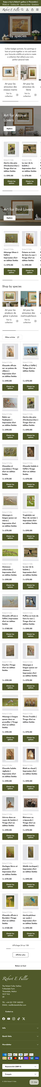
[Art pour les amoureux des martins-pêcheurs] (28, 299)
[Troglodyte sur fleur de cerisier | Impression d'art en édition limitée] (31, 501)
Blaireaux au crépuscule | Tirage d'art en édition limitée (29, 821)
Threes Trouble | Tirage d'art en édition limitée (30, 719)
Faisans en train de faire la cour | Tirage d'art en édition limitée (29, 256)
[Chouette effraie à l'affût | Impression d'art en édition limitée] (10, 602)
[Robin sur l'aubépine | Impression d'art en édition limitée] (10, 403)
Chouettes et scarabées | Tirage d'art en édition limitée (10, 470)
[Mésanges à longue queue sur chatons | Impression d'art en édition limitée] (31, 651)
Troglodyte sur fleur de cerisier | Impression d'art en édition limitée (30, 519)
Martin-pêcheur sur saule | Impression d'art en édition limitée (30, 919)
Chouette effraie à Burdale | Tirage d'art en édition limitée (10, 919)
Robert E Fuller (12, 1081)
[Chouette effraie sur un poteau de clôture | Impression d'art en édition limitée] (10, 351)
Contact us (9, 1011)
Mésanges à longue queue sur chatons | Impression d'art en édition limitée (30, 670)
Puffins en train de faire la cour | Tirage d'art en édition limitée (30, 620)
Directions (35, 4)
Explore (9, 128)
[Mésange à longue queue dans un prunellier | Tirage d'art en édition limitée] (10, 703)
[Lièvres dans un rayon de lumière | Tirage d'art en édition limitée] (10, 803)
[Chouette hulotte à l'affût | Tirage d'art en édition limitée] (31, 452)
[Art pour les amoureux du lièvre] (28, 72)
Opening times (25, 4)
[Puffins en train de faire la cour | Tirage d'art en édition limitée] (31, 602)
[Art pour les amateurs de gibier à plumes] (10, 299)
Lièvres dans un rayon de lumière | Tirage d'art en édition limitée (10, 821)
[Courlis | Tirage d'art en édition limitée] (10, 651)
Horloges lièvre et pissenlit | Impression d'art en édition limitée (9, 870)
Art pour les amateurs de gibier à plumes (10, 313)
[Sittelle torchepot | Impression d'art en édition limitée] (31, 852)
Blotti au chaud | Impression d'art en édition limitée (30, 771)
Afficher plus (20, 955)
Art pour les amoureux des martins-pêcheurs (28, 313)
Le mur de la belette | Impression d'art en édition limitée (29, 167)
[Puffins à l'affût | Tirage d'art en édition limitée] (31, 351)
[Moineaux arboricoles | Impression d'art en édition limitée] (10, 553)
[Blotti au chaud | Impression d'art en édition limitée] (31, 754)
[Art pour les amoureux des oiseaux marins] (10, 72)
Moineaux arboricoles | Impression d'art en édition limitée (9, 571)
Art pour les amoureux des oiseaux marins (10, 86)
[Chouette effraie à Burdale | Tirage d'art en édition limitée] (10, 901)
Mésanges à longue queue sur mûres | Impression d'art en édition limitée (9, 520)
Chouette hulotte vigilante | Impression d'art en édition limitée (9, 772)
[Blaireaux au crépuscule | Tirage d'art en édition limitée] (31, 803)
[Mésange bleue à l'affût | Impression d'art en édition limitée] (11, 238)
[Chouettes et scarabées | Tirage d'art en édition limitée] (10, 452)
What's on (5, 4)
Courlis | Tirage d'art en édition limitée (8, 668)
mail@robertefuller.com (17, 1005)
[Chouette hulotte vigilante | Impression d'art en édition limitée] (10, 754)
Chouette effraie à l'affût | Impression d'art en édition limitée (10, 620)
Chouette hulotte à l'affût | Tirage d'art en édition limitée (30, 470)
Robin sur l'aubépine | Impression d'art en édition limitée (9, 421)
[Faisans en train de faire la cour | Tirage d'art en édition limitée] (29, 238)
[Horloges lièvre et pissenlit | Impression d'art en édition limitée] (10, 852)
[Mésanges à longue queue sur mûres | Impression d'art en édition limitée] (10, 501)
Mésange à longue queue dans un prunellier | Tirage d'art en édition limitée (10, 722)
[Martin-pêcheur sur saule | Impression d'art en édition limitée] (31, 901)
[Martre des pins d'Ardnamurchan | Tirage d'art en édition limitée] (11, 149)
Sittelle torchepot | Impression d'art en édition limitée (30, 869)
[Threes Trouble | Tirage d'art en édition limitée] (31, 703)
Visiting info (14, 4)
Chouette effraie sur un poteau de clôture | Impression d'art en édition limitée (9, 371)
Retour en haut (20, 966)
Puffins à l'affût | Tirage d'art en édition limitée (30, 368)
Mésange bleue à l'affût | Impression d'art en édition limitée (11, 256)
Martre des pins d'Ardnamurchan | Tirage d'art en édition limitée (11, 167)
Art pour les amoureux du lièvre (29, 86)
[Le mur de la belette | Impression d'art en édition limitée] (29, 149)
